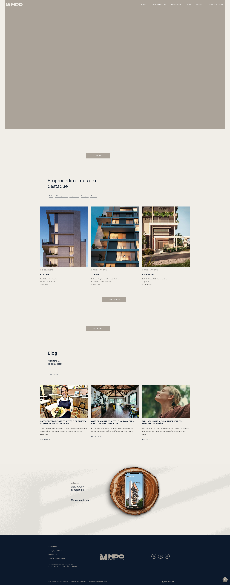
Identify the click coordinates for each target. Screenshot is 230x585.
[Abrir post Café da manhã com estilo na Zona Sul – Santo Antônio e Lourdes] (115, 401)
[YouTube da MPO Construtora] (160, 556)
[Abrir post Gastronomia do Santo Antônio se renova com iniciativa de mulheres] (64, 401)
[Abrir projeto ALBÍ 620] (64, 236)
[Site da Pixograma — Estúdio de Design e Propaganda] (168, 581)
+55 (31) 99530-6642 (57, 558)
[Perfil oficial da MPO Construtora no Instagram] (132, 492)
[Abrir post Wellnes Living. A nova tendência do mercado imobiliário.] (166, 401)
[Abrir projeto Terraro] (115, 236)
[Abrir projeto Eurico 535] (166, 236)
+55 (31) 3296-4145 (57, 550)
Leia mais (44, 439)
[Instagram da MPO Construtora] (153, 556)
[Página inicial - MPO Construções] (14, 4)
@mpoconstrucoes (81, 500)
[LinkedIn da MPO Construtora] (167, 556)
